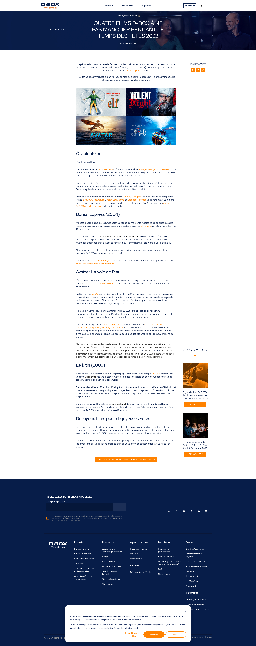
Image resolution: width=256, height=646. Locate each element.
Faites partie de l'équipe (141, 572)
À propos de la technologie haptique (112, 550)
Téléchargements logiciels (110, 573)
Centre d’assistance (111, 579)
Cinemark (146, 225)
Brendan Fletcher (137, 199)
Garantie (190, 571)
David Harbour (105, 169)
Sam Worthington (153, 324)
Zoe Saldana (82, 327)
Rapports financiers (167, 556)
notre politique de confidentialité (83, 619)
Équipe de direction (139, 549)
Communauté (108, 583)
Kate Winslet (117, 327)
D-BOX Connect (194, 581)
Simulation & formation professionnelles (85, 570)
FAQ (160, 569)
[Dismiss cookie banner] (185, 611)
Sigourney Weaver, (100, 327)
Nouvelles (134, 553)
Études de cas (108, 561)
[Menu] (213, 6)
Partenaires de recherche (197, 609)
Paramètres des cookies (132, 634)
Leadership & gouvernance (164, 550)
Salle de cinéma (81, 549)
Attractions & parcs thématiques (83, 577)
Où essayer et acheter (196, 599)
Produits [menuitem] (109, 5)
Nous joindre (164, 574)
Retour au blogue (58, 29)
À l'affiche (190, 6)
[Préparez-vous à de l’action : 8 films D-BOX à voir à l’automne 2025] (195, 425)
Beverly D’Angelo (132, 196)
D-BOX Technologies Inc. (58, 637)
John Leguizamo (115, 199)
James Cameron (110, 324)
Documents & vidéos (111, 566)
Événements (136, 558)
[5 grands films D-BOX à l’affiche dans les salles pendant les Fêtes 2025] (195, 375)
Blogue (105, 556)
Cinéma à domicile (82, 553)
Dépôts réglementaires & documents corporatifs (169, 563)
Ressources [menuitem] (128, 5)
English (208, 637)
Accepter (154, 634)
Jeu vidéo (78, 563)
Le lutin (156, 373)
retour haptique (134, 70)
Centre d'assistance (195, 549)
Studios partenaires (195, 604)
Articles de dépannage (196, 566)
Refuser (176, 634)
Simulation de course (84, 558)
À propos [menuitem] (146, 5)
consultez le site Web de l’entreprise (95, 263)
